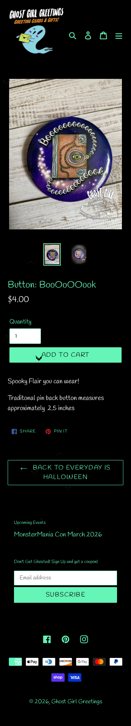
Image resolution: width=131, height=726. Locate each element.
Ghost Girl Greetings (76, 702)
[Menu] (118, 35)
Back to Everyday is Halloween (71, 472)
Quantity (20, 322)
